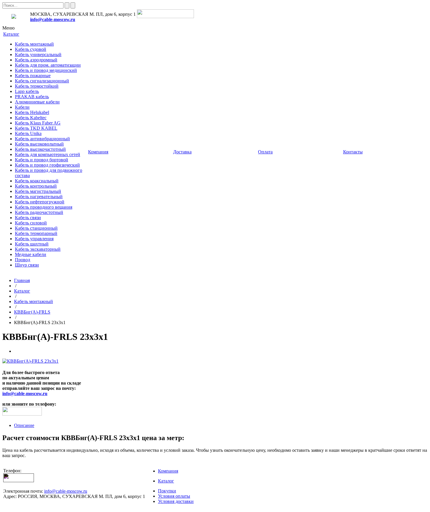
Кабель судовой (30, 49)
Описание (24, 425)
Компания (168, 470)
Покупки (167, 490)
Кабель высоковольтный (39, 143)
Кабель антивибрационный (42, 138)
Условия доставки (176, 501)
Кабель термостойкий (37, 86)
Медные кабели (30, 254)
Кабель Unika (28, 133)
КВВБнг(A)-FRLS (32, 311)
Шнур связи (27, 264)
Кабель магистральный (38, 191)
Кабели (22, 107)
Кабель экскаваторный (38, 249)
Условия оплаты (174, 496)
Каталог (22, 290)
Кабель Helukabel (32, 112)
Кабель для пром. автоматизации (48, 65)
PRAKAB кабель (32, 96)
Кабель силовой (31, 222)
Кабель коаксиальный (37, 180)
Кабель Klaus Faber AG (38, 122)
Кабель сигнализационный (42, 80)
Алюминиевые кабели (37, 101)
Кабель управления (34, 238)
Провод (22, 259)
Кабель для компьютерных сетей (47, 154)
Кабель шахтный (32, 243)
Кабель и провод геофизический (47, 164)
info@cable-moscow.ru (52, 19)
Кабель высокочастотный (40, 149)
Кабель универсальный (38, 54)
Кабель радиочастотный (39, 212)
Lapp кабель (27, 91)
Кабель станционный (36, 228)
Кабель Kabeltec (31, 117)
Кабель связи (28, 217)
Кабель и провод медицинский (46, 70)
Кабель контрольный (36, 186)
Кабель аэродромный (36, 59)
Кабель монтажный (34, 43)
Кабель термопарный (36, 233)
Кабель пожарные (33, 75)
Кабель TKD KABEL (36, 128)
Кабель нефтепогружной (39, 201)
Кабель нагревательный (39, 196)
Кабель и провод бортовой (41, 159)
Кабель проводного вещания (43, 207)
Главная (22, 280)
